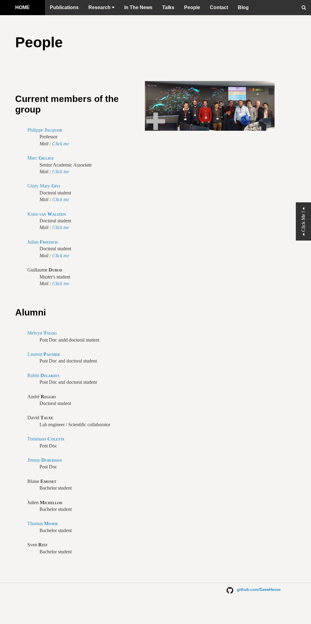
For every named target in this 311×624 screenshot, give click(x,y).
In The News (138, 7)
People (192, 7)
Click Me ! (303, 221)
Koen (46, 214)
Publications (64, 7)
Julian (42, 242)
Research (100, 7)
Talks (168, 7)
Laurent (43, 354)
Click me (60, 143)
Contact (219, 7)
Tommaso (45, 438)
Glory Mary (43, 185)
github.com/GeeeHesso (257, 589)
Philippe (44, 130)
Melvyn (42, 333)
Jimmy (44, 460)
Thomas (42, 523)
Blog (243, 7)
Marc (40, 157)
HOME (22, 7)
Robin (43, 375)
